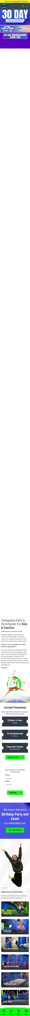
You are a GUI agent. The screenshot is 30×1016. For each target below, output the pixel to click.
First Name (7, 775)
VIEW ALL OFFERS (13, 757)
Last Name (7, 781)
